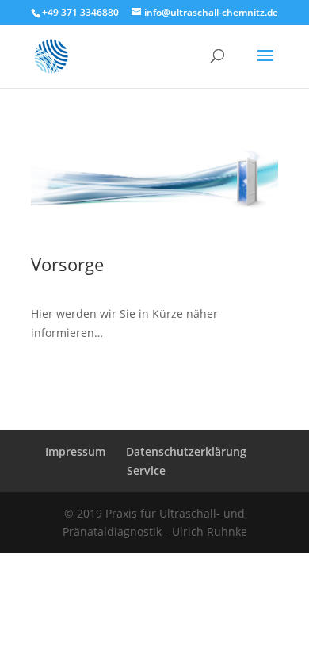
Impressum (75, 451)
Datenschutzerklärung (186, 451)
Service (146, 470)
